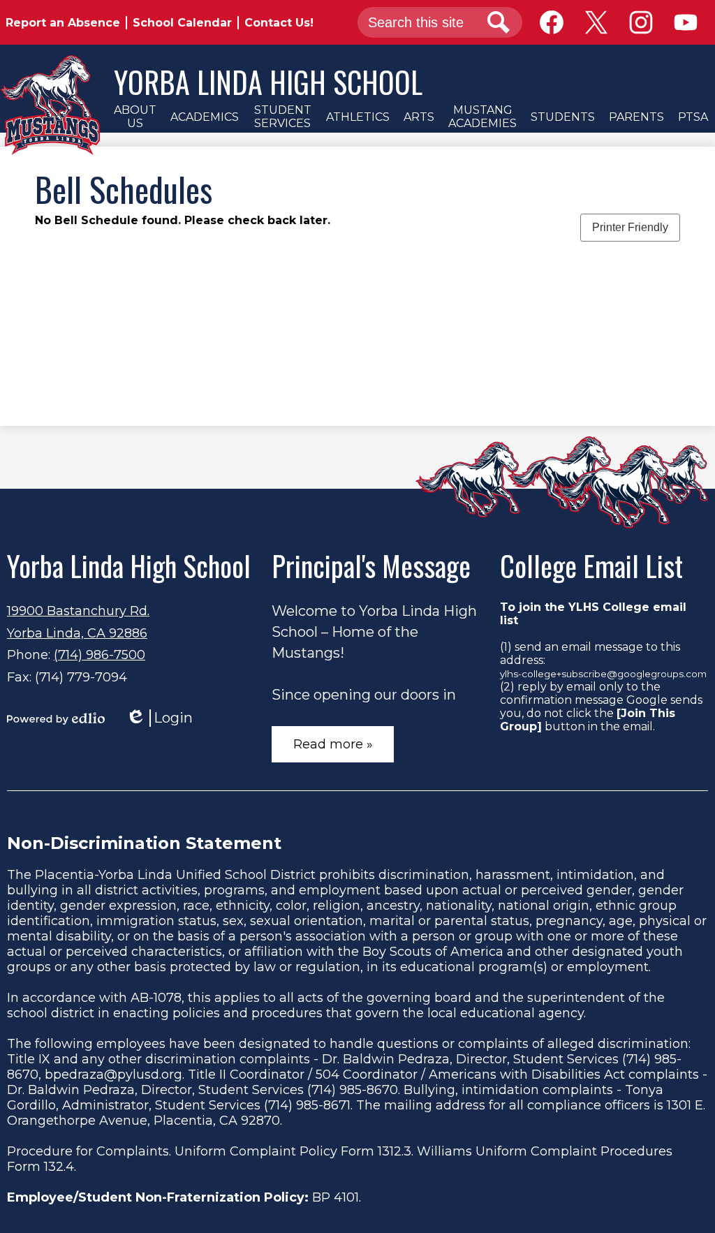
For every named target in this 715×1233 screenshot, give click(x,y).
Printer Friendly (630, 227)
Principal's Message (371, 565)
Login (159, 718)
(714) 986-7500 (99, 655)
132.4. (60, 1166)
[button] (135, 117)
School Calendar (182, 22)
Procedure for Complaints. (89, 1151)
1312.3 (394, 1151)
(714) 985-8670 (352, 1090)
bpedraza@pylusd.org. (114, 1074)
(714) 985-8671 (307, 1105)
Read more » (333, 744)
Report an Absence (63, 22)
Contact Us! (279, 22)
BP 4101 (335, 1197)
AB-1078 (156, 997)
